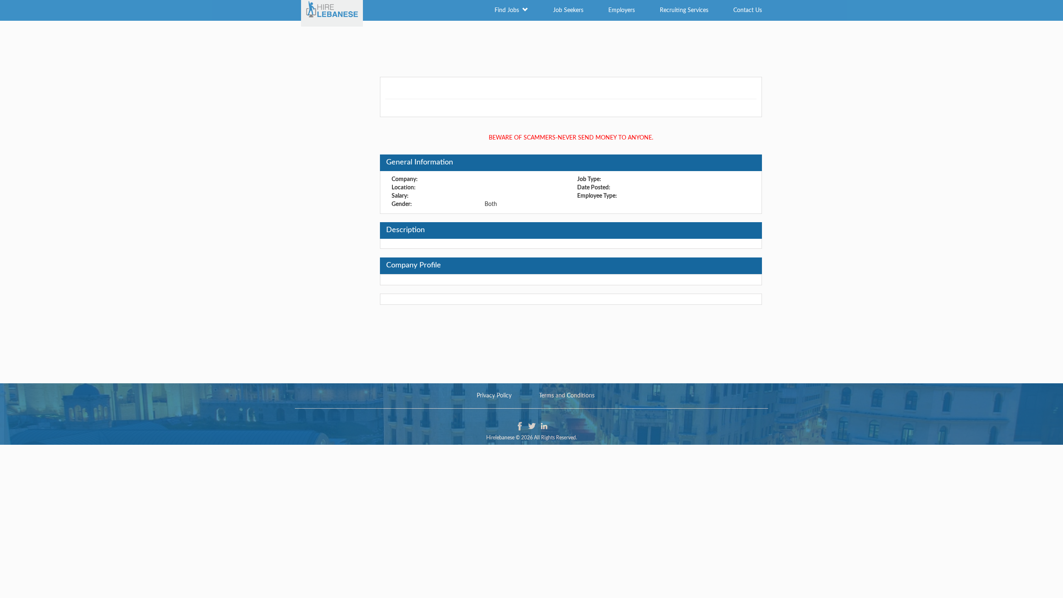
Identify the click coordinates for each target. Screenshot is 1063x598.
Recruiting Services (684, 10)
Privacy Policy (494, 396)
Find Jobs (508, 10)
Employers (621, 10)
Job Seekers (568, 10)
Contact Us (747, 10)
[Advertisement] (531, 48)
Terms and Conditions (567, 396)
